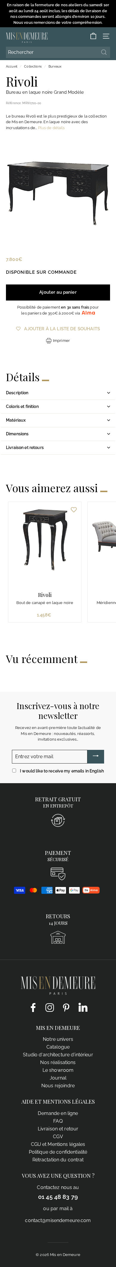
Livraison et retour (58, 1129)
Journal (58, 1078)
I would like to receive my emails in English (62, 771)
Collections (32, 66)
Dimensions (17, 433)
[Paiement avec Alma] (91, 892)
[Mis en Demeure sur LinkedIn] (83, 1006)
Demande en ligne (58, 1113)
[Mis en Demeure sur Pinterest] (66, 1007)
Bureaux (55, 66)
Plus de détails (51, 128)
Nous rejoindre (58, 1085)
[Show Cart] (93, 36)
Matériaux (16, 420)
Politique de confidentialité (58, 1152)
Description (17, 392)
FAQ (57, 1121)
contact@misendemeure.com (58, 1220)
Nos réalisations (58, 1062)
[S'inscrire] (95, 757)
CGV (58, 1136)
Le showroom (58, 1070)
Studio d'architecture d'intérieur (58, 1055)
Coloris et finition (22, 406)
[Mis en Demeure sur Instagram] (49, 1007)
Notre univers (58, 1039)
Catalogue (58, 1047)
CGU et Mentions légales (58, 1144)
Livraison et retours (25, 447)
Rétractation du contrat (58, 1160)
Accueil (11, 66)
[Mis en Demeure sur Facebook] (33, 1007)
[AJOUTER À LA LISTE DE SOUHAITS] (74, 509)
